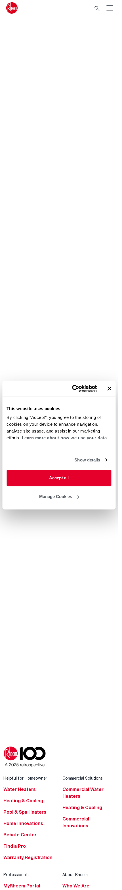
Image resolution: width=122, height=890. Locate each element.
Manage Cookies (55, 496)
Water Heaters (19, 789)
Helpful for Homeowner (25, 778)
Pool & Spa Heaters (24, 812)
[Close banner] (109, 389)
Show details (87, 459)
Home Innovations (23, 823)
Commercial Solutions (82, 778)
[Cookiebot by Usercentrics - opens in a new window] (73, 388)
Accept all (59, 477)
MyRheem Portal (21, 886)
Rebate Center (20, 834)
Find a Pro (14, 846)
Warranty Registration (27, 857)
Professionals (16, 874)
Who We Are (75, 886)
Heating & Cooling (23, 800)
